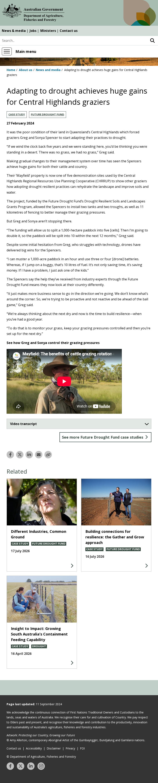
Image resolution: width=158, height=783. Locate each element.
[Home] (33, 13)
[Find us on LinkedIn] (31, 766)
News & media (14, 30)
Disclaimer (54, 748)
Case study (16, 114)
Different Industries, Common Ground (38, 534)
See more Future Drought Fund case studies (102, 437)
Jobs (33, 30)
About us (25, 70)
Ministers (48, 30)
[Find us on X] (20, 766)
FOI (82, 748)
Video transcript (23, 424)
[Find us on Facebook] (10, 766)
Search (152, 40)
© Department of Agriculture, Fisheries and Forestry (41, 757)
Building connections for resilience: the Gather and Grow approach (114, 537)
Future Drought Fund (47, 114)
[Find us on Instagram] (41, 766)
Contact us (69, 30)
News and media (48, 70)
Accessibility (34, 748)
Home (11, 70)
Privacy (70, 748)
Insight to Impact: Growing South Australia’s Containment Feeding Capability (39, 634)
